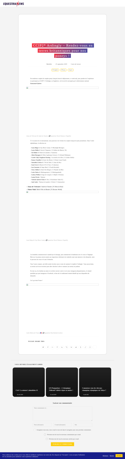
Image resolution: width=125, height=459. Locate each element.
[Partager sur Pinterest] (57, 347)
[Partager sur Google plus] (52, 347)
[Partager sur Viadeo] (85, 347)
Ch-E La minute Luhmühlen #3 (27, 390)
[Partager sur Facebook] (48, 347)
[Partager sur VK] (71, 347)
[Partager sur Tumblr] (81, 347)
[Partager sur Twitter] (43, 347)
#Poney (63, 70)
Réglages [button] (105, 455)
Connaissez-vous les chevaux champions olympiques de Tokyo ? (94, 389)
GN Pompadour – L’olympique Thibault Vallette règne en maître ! (61, 389)
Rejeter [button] (112, 455)
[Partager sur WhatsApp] (90, 347)
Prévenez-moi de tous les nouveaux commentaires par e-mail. (64, 434)
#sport (71, 70)
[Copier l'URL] (95, 347)
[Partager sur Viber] (67, 347)
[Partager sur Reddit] (76, 347)
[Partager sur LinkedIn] (62, 347)
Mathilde (49, 64)
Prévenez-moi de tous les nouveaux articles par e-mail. (64, 439)
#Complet (55, 70)
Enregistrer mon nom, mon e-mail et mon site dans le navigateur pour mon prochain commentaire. (64, 430)
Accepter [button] (119, 455)
